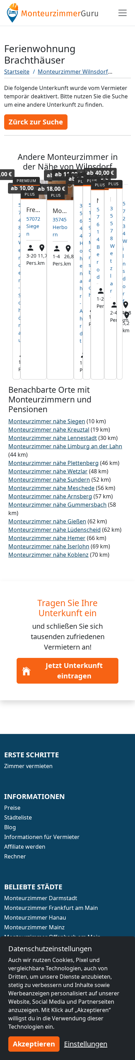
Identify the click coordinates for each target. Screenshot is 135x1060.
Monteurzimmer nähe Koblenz (48, 554)
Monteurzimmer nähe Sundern (49, 479)
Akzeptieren (34, 1044)
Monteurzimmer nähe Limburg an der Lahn (65, 446)
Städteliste (18, 817)
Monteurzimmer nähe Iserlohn (48, 546)
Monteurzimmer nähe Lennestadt (52, 438)
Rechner (15, 856)
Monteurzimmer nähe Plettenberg (53, 463)
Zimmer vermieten (28, 766)
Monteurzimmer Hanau (35, 917)
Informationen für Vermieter (42, 837)
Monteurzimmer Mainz (34, 927)
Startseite (16, 71)
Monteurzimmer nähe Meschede (51, 488)
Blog (10, 827)
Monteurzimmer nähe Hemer (47, 538)
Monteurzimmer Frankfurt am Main (51, 908)
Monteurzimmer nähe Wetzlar (48, 471)
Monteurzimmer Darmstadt (40, 898)
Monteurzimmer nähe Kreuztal (48, 429)
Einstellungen (85, 1044)
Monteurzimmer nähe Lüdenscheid (54, 529)
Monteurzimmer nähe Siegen (46, 421)
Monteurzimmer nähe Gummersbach (57, 504)
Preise (12, 808)
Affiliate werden (24, 846)
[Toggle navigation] (122, 12)
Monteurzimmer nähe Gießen (47, 521)
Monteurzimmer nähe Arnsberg (50, 496)
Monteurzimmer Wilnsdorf (73, 71)
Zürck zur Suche (36, 122)
